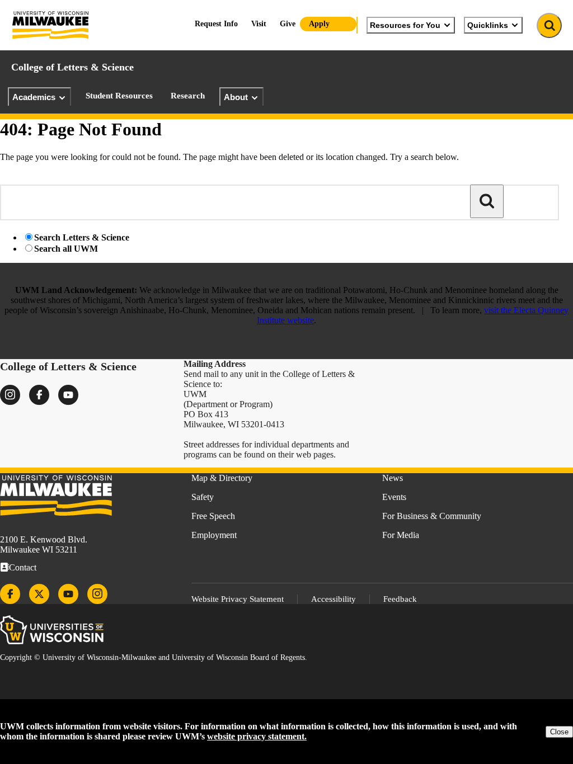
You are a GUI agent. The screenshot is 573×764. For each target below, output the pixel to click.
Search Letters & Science (81, 237)
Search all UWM (66, 248)
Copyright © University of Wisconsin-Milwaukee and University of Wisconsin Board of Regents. (153, 657)
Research (188, 95)
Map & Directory (221, 478)
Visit (258, 24)
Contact (22, 567)
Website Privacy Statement (237, 599)
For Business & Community (431, 516)
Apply (319, 24)
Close (559, 732)
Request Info (216, 24)
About (236, 97)
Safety (202, 497)
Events (394, 497)
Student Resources (119, 95)
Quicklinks (487, 25)
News (392, 478)
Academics (33, 97)
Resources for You (405, 25)
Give (287, 24)
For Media (400, 535)
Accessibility (333, 599)
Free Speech (213, 516)
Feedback (400, 599)
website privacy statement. (257, 736)
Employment (214, 535)
